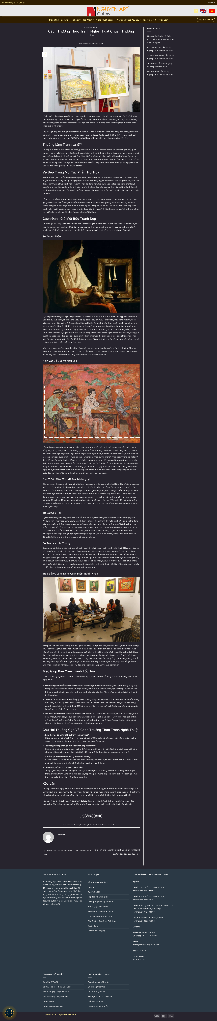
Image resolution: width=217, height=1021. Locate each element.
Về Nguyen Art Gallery (98, 882)
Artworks (211, 3)
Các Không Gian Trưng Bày (100, 916)
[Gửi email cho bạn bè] (91, 816)
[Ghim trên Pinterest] (96, 816)
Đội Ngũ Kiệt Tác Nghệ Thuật (100, 902)
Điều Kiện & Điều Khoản (98, 1006)
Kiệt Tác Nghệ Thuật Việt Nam (56, 992)
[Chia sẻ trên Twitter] (87, 816)
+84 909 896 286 (149, 936)
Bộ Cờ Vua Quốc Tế (96, 992)
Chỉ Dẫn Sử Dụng (95, 1001)
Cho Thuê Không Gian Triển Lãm (102, 921)
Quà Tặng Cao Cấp (96, 987)
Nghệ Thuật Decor (104, 20)
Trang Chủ (54, 20)
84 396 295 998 (148, 933)
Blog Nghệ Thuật (91, 27)
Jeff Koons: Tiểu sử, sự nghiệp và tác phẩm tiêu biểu (160, 65)
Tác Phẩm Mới (149, 20)
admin (100, 43)
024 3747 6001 (142, 951)
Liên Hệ (91, 887)
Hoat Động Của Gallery (98, 907)
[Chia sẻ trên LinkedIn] (100, 816)
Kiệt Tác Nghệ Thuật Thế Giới (55, 997)
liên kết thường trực (112, 825)
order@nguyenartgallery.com (146, 945)
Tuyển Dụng (93, 926)
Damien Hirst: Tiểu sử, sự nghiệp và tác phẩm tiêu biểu (160, 73)
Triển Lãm (163, 20)
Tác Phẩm (87, 20)
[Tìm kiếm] (196, 11)
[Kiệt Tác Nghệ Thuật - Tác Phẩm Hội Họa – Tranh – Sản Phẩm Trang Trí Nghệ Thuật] (108, 10)
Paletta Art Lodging (96, 931)
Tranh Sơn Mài (49, 1001)
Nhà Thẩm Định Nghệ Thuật (100, 911)
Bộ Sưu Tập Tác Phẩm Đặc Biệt (56, 987)
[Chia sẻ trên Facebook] (82, 816)
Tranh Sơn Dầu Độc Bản (53, 1006)
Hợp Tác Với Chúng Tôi (97, 897)
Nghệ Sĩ (75, 20)
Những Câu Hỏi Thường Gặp (100, 997)
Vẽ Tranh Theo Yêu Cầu (128, 20)
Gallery (64, 20)
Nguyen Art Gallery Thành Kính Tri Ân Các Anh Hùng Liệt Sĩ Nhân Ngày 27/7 (160, 39)
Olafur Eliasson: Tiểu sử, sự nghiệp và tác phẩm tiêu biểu (160, 49)
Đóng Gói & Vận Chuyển (98, 982)
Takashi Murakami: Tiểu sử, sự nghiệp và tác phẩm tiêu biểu (160, 57)
